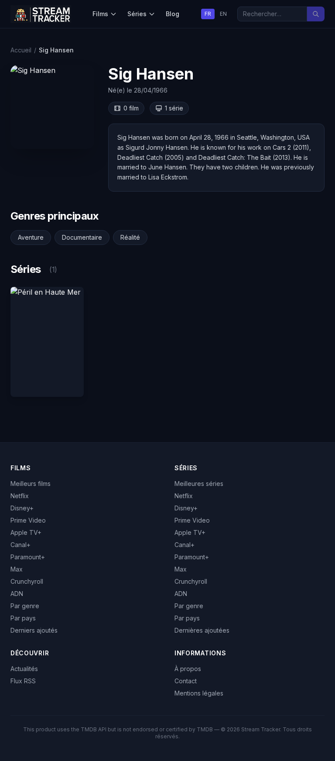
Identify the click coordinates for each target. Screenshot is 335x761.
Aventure (31, 237)
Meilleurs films (30, 483)
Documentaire (82, 237)
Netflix (19, 495)
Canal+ (20, 544)
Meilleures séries (198, 483)
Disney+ (22, 508)
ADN (16, 593)
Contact (185, 681)
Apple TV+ (25, 532)
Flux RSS (23, 681)
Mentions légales (198, 693)
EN (223, 13)
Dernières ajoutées (201, 630)
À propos (187, 668)
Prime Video (28, 520)
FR (208, 13)
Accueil (20, 50)
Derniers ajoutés (34, 630)
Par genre (24, 605)
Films (100, 13)
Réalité (130, 237)
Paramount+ (27, 557)
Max (16, 569)
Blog (172, 13)
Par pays (23, 618)
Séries (137, 13)
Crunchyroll (26, 581)
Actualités (24, 668)
